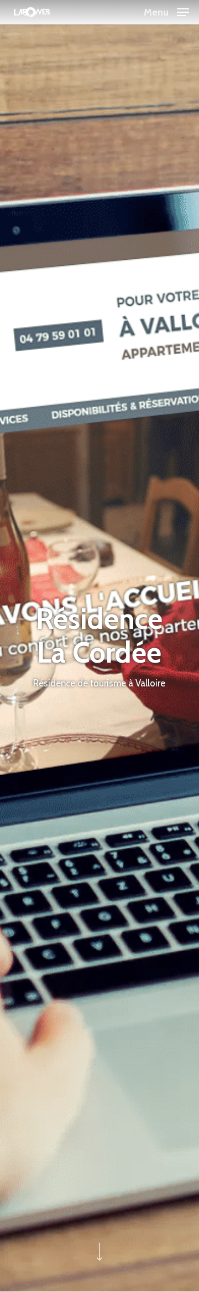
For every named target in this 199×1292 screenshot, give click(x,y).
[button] (166, 11)
